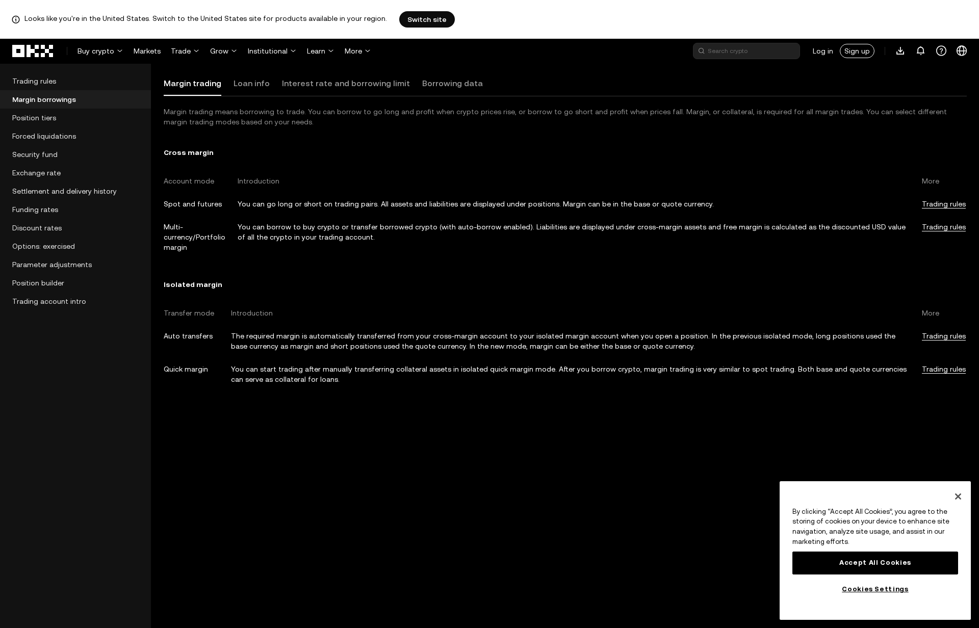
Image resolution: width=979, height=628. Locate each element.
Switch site (427, 19)
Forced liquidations (44, 136)
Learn (316, 51)
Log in (823, 51)
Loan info (252, 83)
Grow (219, 51)
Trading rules (34, 81)
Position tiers (34, 118)
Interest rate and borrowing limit (346, 83)
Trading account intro (49, 301)
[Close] (958, 496)
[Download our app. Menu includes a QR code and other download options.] (900, 51)
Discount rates (37, 228)
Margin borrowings (44, 99)
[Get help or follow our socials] (941, 51)
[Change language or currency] (962, 51)
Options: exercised (43, 246)
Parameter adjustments (52, 264)
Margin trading (192, 83)
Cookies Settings (875, 589)
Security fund (35, 154)
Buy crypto (96, 51)
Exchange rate (36, 173)
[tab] (192, 84)
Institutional (268, 51)
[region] (875, 550)
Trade (181, 51)
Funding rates (35, 209)
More (353, 51)
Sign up (857, 51)
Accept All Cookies (875, 562)
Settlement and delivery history (64, 191)
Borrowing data (452, 83)
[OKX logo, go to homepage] (33, 51)
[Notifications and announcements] (921, 51)
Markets (147, 51)
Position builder (38, 283)
